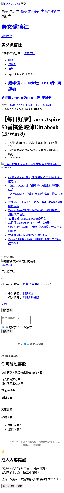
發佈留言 (7, 331)
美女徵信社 (15, 27)
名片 (11, 68)
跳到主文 (6, 36)
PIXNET (16, 441)
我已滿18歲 (8, 486)
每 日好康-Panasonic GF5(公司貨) (27, 218)
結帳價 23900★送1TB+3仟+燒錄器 (26, 97)
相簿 (11, 60)
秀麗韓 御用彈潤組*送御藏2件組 (27, 235)
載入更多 (7, 310)
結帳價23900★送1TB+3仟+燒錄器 (30, 105)
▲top (4, 303)
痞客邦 (27, 284)
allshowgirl (7, 264)
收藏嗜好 (29, 53)
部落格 (12, 64)
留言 (34, 284)
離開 (19, 486)
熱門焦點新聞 (31, 297)
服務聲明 (37, 445)
